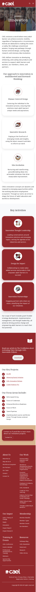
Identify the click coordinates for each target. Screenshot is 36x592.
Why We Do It (7, 461)
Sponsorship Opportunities (7, 559)
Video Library (24, 553)
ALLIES (8, 374)
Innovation (6, 525)
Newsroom (23, 547)
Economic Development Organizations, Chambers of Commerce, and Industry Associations (26, 476)
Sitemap (31, 579)
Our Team (6, 470)
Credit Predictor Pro (12, 385)
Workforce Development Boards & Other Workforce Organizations (26, 467)
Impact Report (7, 528)
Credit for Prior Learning (24, 491)
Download (18, 358)
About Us (6, 454)
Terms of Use (13, 577)
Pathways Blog (24, 541)
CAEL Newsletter (25, 544)
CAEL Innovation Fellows (14, 381)
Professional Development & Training (7, 551)
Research (22, 550)
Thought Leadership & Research (26, 506)
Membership (25, 513)
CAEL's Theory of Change (8, 518)
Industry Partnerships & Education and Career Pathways (26, 496)
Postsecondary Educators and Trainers (24, 460)
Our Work (24, 454)
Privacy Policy (22, 577)
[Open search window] (29, 3)
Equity (4, 522)
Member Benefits (25, 517)
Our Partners (6, 467)
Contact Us (8, 437)
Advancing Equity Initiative (14, 377)
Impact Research (8, 531)
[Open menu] (33, 3)
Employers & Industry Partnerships (26, 484)
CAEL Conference (8, 544)
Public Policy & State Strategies (26, 502)
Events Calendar (7, 547)
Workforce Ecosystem (9, 464)
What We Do (6, 458)
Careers (5, 473)
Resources (24, 537)
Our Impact (8, 513)
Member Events (24, 523)
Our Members (24, 526)
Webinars (5, 556)
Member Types (24, 520)
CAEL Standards (24, 487)
